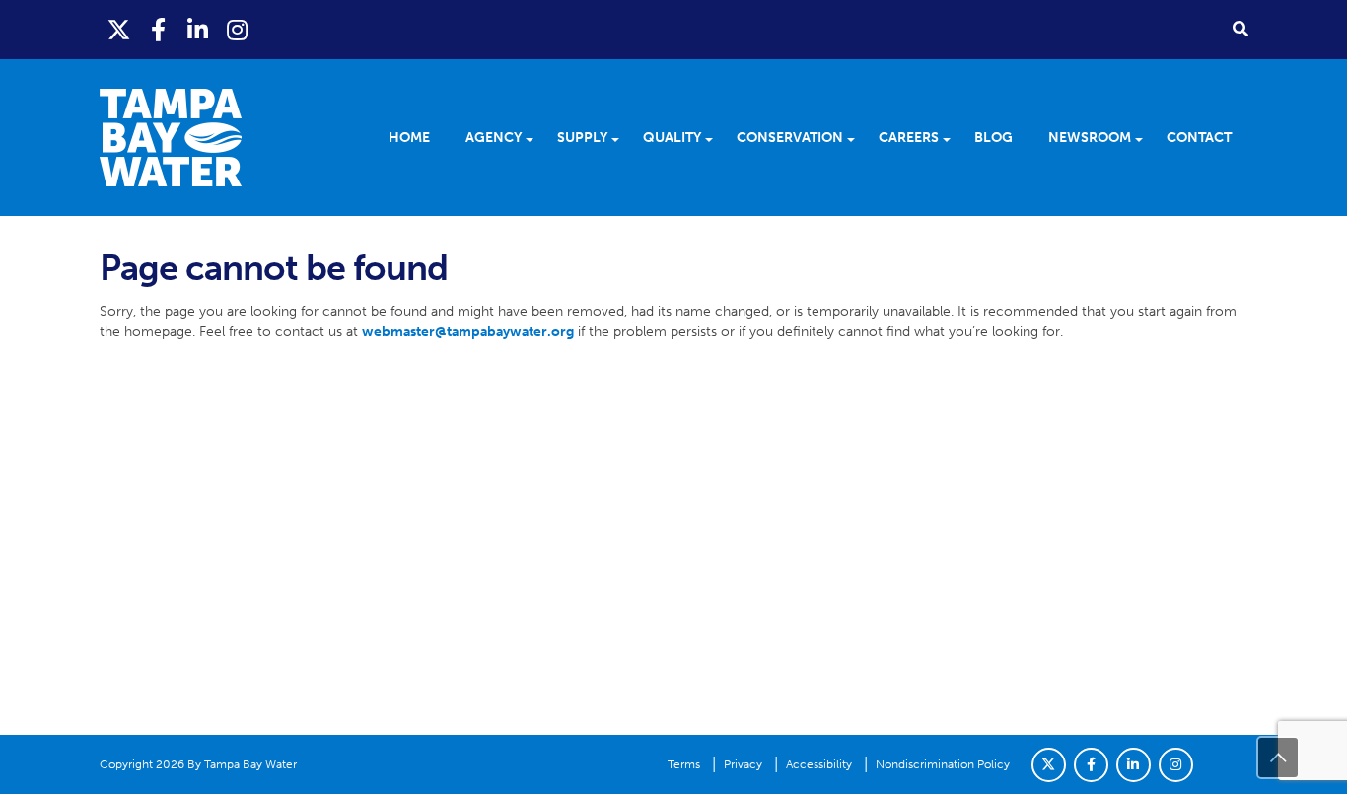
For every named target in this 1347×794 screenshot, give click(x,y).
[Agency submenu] (536, 138)
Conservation (790, 137)
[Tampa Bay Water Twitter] (119, 30)
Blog (993, 137)
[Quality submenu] (715, 138)
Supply (582, 137)
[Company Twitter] (1048, 765)
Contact (1199, 137)
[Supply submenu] (621, 138)
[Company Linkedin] (1133, 765)
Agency (493, 137)
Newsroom (1089, 137)
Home (409, 137)
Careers (909, 137)
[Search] (1240, 28)
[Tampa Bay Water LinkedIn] (198, 30)
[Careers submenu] (953, 138)
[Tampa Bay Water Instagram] (237, 30)
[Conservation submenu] (857, 138)
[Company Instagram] (1176, 765)
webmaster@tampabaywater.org (468, 332)
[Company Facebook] (1091, 765)
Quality (672, 137)
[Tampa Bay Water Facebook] (159, 30)
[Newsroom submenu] (1145, 138)
